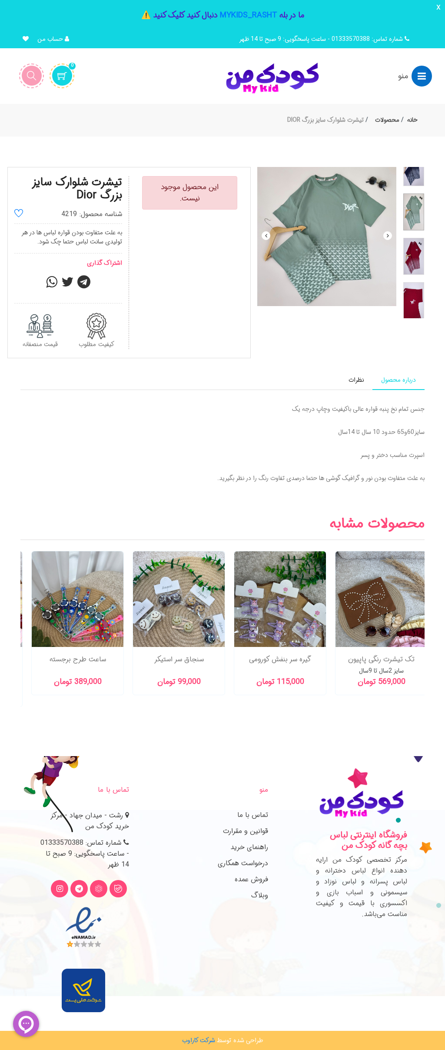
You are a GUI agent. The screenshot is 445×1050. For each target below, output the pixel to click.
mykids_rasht (248, 15)
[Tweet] (67, 285)
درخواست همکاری (243, 863)
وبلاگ (259, 895)
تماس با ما (252, 815)
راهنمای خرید (249, 847)
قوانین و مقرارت (245, 831)
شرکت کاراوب (198, 1040)
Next (387, 235)
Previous (266, 235)
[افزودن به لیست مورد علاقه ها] (18, 214)
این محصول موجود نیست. (190, 192)
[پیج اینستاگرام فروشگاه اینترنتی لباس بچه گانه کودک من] (59, 888)
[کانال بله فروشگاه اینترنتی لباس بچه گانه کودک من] (118, 888)
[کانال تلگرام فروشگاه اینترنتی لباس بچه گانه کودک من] (79, 888)
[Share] (51, 285)
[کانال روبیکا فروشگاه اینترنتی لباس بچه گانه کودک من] (98, 888)
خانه (412, 120)
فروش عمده (251, 879)
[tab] (398, 380)
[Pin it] (83, 285)
